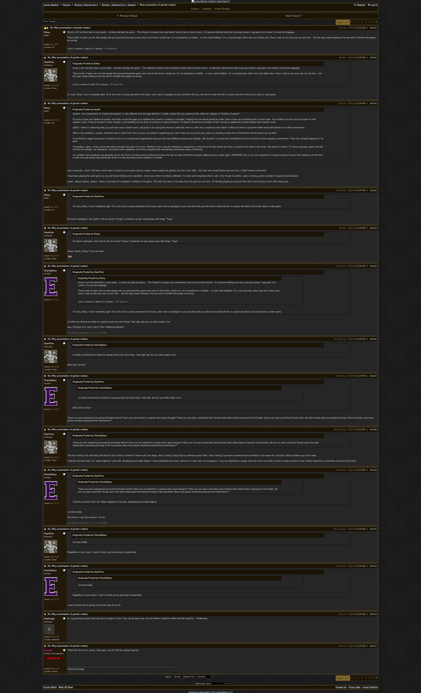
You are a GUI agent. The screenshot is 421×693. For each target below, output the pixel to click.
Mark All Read (66, 687)
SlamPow (342, 190)
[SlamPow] (50, 81)
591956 (374, 103)
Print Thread (49, 21)
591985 (374, 339)
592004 (374, 614)
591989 (374, 470)
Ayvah (343, 28)
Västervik (55, 640)
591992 (374, 566)
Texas (54, 88)
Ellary (343, 58)
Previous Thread (128, 15)
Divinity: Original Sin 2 (86, 5)
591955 (374, 58)
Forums (67, 5)
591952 (374, 28)
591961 (374, 190)
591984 (374, 266)
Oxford (54, 671)
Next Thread (293, 15)
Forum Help (354, 687)
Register (360, 5)
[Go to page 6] (352, 22)
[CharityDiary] (51, 296)
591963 (374, 228)
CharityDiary (341, 339)
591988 (374, 430)
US (53, 47)
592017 (374, 646)
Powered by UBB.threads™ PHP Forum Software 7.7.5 (211, 692)
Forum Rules (50, 687)
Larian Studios (51, 5)
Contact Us (341, 687)
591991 (374, 529)
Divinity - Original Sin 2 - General (119, 5)
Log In (373, 5)
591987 (374, 376)
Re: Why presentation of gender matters (70, 27)
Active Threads (222, 9)
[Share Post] (366, 28)
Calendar (206, 9)
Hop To (168, 677)
